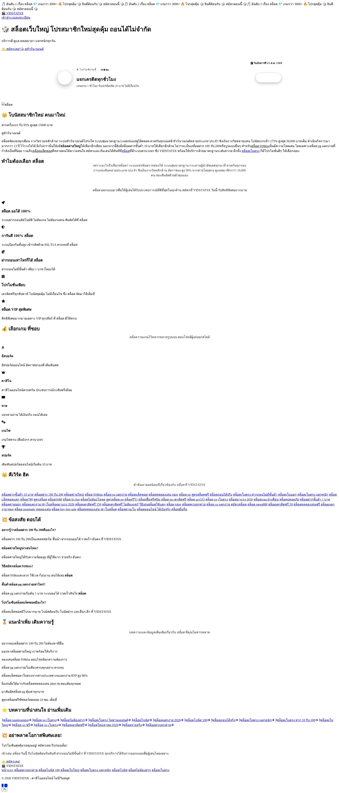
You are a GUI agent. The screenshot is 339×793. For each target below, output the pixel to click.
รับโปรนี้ (270, 77)
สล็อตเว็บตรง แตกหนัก (312, 494)
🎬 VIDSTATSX (13, 13)
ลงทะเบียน (23, 17)
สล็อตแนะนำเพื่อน (266, 499)
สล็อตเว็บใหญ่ (69, 770)
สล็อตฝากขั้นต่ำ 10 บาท (18, 494)
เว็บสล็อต (110, 509)
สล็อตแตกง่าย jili (33, 504)
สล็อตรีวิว (131, 499)
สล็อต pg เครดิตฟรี (173, 499)
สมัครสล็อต (239, 504)
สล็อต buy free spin (64, 509)
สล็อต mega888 (257, 504)
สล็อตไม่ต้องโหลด (92, 499)
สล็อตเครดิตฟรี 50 (280, 504)
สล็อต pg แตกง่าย (115, 494)
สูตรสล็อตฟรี (200, 494)
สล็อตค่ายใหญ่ (74, 494)
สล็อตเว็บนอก (287, 494)
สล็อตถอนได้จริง (221, 494)
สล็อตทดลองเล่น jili (90, 509)
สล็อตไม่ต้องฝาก (139, 770)
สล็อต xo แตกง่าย (218, 504)
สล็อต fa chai (71, 499)
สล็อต (126, 151)
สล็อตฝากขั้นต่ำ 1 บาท (315, 499)
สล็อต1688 (55, 499)
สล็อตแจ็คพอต (138, 494)
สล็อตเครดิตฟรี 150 (88, 504)
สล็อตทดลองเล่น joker (163, 494)
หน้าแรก (7, 770)
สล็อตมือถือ (179, 509)
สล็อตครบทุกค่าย (194, 504)
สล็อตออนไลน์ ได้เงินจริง (153, 509)
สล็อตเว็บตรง (251, 151)
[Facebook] (3, 785)
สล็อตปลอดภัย (289, 499)
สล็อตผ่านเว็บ (127, 509)
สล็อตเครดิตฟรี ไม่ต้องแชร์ (120, 504)
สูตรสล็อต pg (115, 499)
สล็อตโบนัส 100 (49, 770)
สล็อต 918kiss (94, 494)
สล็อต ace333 (196, 499)
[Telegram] (5, 785)
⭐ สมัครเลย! (11, 49)
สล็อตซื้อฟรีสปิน (149, 499)
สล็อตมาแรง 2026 (241, 499)
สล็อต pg (185, 494)
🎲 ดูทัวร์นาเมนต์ (32, 49)
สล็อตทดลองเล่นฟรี (306, 504)
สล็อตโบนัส (120, 770)
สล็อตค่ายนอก (11, 504)
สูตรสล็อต (40, 499)
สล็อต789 (26, 499)
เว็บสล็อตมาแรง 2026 (60, 504)
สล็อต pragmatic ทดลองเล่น (33, 509)
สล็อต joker (173, 504)
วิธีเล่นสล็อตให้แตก (152, 504)
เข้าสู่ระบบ (9, 17)
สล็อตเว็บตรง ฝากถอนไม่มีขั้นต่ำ (255, 494)
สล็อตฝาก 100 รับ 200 (48, 494)
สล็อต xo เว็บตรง (216, 499)
